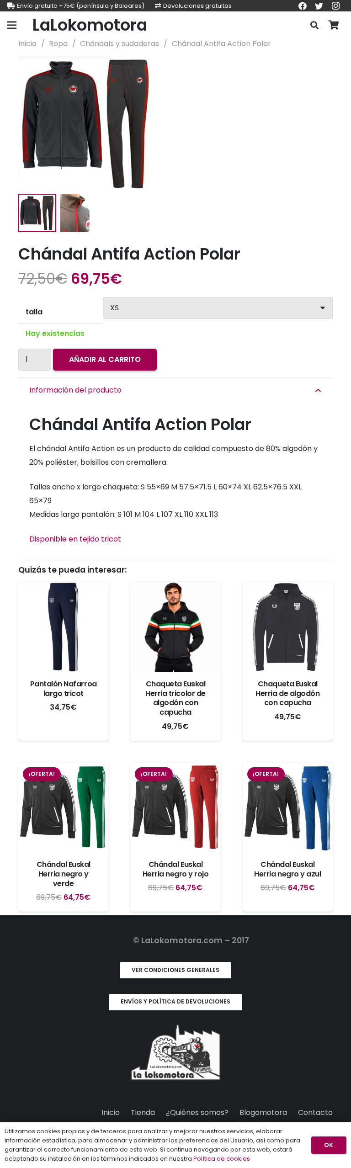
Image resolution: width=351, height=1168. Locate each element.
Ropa (58, 43)
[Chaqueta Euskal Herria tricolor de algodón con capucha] (175, 627)
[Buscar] (314, 25)
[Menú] (11, 25)
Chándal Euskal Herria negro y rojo (176, 869)
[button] (318, 70)
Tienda (143, 1112)
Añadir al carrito (105, 359)
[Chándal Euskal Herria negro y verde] (63, 808)
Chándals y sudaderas (119, 43)
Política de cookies (221, 1158)
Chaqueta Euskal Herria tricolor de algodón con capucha (175, 698)
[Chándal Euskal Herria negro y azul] (288, 808)
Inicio (27, 43)
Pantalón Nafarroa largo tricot (63, 689)
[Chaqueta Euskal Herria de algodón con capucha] (288, 627)
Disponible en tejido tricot (75, 539)
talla (34, 312)
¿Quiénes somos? (197, 1112)
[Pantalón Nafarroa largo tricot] (63, 627)
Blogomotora (263, 1112)
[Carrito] (334, 25)
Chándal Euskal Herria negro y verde (63, 874)
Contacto (315, 1112)
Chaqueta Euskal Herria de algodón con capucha (287, 693)
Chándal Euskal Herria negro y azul (287, 869)
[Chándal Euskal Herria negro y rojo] (175, 808)
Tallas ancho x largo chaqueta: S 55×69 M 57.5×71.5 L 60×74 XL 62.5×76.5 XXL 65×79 (165, 494)
